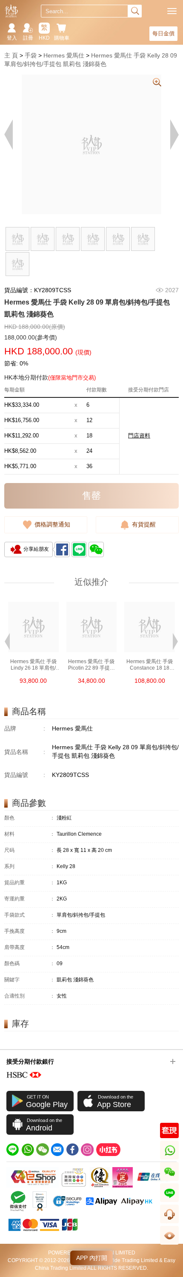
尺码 (29, 850)
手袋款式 (29, 915)
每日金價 (163, 33)
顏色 (29, 818)
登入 (12, 38)
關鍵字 (29, 980)
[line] (12, 1149)
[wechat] (42, 1149)
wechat (169, 1180)
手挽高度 (29, 931)
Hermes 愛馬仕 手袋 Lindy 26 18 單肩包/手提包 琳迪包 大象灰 (33, 665)
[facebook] (72, 1149)
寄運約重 (29, 899)
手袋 (31, 55)
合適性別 (29, 996)
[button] (7, 640)
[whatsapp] (27, 1149)
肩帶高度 (29, 947)
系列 (29, 866)
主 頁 (11, 55)
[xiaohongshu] (108, 1149)
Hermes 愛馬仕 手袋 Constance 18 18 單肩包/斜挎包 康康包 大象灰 (150, 665)
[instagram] (87, 1149)
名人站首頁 (11, 11)
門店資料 (139, 435)
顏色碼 (29, 963)
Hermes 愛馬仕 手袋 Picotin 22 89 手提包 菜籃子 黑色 (91, 665)
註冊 (28, 38)
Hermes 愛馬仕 (63, 55)
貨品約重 (29, 883)
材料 (29, 834)
